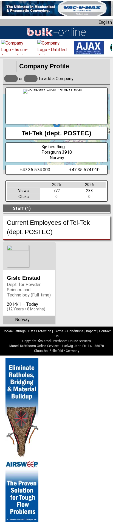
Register (31, 78)
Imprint (91, 331)
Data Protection (39, 331)
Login (11, 78)
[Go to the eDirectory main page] (9, 66)
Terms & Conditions (69, 331)
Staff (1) (22, 208)
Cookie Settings (14, 331)
